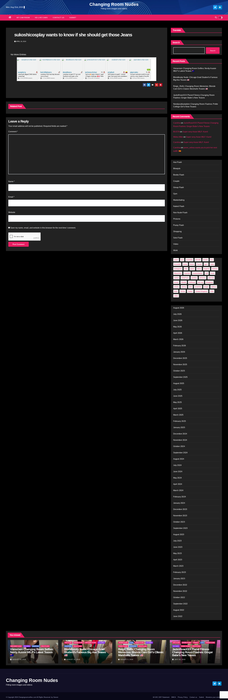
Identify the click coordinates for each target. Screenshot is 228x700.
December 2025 (180, 358)
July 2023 (177, 541)
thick (176, 291)
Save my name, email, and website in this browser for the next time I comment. (43, 228)
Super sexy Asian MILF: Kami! (195, 132)
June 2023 (177, 547)
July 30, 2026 (179, 659)
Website (11, 212)
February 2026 (179, 346)
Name (11, 181)
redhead (192, 282)
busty (185, 264)
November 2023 (180, 516)
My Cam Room (23, 18)
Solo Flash (178, 238)
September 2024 (180, 453)
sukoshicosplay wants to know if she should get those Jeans (73, 34)
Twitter (190, 291)
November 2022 (180, 591)
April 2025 (177, 409)
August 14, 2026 (19, 659)
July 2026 (177, 314)
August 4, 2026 (126, 659)
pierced (211, 278)
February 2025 (179, 421)
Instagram (178, 269)
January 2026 (179, 352)
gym (206, 264)
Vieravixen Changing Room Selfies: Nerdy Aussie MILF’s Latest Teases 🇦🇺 (31, 652)
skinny (183, 287)
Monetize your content (213, 697)
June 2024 (177, 472)
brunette (177, 264)
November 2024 (180, 440)
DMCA (173, 697)
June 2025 (177, 396)
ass (182, 260)
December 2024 (180, 434)
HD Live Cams (41, 18)
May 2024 (177, 478)
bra (212, 260)
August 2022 (178, 610)
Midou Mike (178, 137)
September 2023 (180, 528)
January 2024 (179, 503)
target (206, 287)
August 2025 (178, 383)
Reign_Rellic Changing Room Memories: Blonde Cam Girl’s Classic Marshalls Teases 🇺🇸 (141, 652)
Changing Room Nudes (114, 4)
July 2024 (177, 465)
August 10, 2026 (73, 659)
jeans (192, 269)
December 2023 (180, 509)
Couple (176, 181)
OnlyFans (185, 278)
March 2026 (178, 339)
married (187, 273)
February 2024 (179, 497)
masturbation (198, 273)
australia (189, 260)
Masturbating (178, 200)
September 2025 (180, 377)
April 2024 (177, 484)
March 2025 (178, 415)
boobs (205, 260)
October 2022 (179, 597)
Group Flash (178, 187)
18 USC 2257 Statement (161, 697)
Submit (72, 18)
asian (176, 260)
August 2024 (178, 459)
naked (176, 278)
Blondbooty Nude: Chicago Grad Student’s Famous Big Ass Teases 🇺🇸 (85, 652)
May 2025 (177, 402)
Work (175, 250)
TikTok (182, 291)
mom (212, 273)
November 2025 (180, 364)
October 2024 (179, 446)
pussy (176, 282)
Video (175, 244)
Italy (186, 269)
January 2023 (179, 579)
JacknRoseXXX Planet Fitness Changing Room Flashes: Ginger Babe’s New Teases (192, 652)
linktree (214, 269)
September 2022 (180, 604)
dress (192, 264)
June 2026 (177, 320)
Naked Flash (178, 206)
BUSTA (176, 132)
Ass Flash (177, 162)
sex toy (200, 282)
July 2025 (177, 390)
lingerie (206, 269)
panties (194, 278)
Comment (13, 132)
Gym (175, 194)
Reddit (183, 282)
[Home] (10, 18)
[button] (216, 18)
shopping (209, 282)
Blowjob (176, 168)
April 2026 (177, 333)
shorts (176, 287)
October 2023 (179, 522)
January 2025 (179, 427)
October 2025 (179, 371)
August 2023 (178, 534)
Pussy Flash (178, 225)
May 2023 (177, 553)
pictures (203, 278)
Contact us (58, 18)
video (176, 296)
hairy (212, 264)
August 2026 (178, 308)
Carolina (176, 123)
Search (176, 42)
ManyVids (177, 273)
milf (206, 273)
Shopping (177, 231)
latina (199, 269)
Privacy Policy (183, 697)
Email (11, 197)
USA (212, 291)
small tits (198, 287)
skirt (190, 287)
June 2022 (177, 616)
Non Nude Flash (180, 213)
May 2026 (177, 327)
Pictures (176, 219)
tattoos (213, 287)
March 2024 (178, 490)
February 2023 (179, 572)
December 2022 (180, 585)
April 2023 (177, 560)
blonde (197, 260)
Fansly (199, 264)
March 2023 (178, 566)
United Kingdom (201, 291)
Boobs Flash (178, 175)
